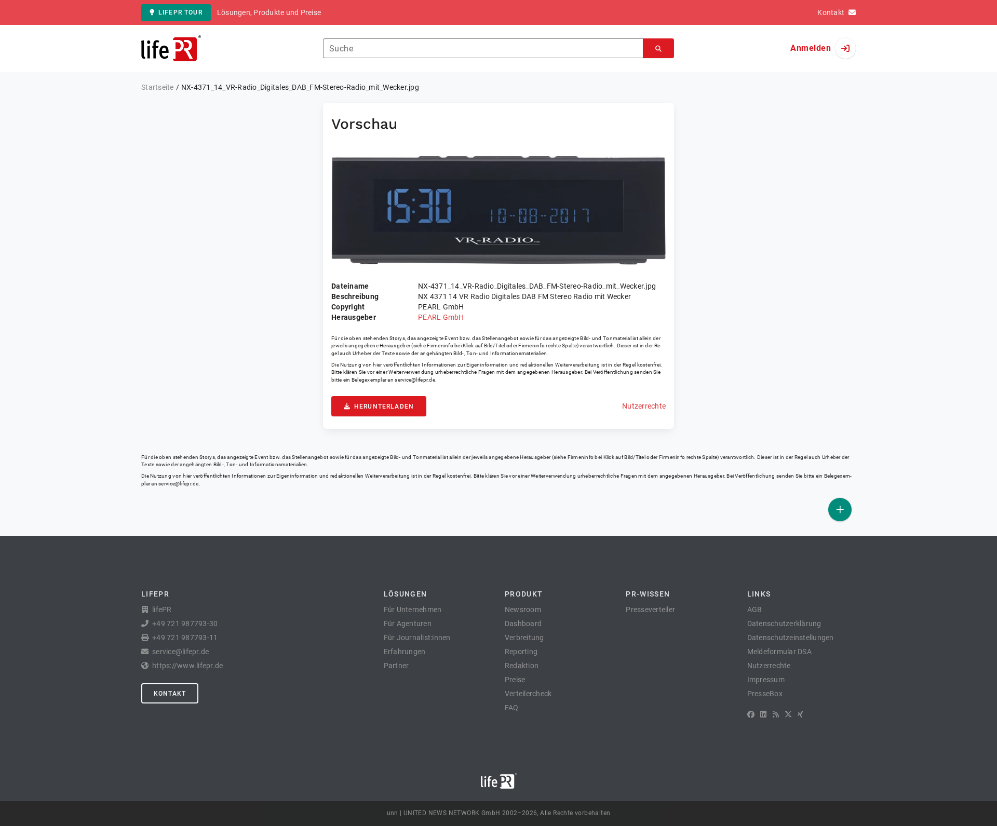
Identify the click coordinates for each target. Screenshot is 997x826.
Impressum (766, 679)
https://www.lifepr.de (187, 665)
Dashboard (523, 623)
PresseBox (765, 693)
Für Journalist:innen (417, 637)
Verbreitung (524, 637)
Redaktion (521, 665)
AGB (754, 609)
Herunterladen (384, 406)
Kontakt (170, 693)
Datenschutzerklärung (784, 623)
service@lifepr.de (415, 380)
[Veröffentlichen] (840, 509)
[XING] (800, 714)
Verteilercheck (528, 693)
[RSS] (776, 714)
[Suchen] (658, 48)
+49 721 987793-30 (185, 623)
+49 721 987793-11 (185, 637)
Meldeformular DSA (779, 651)
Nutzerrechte (644, 406)
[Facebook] (751, 714)
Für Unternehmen (413, 609)
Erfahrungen (405, 651)
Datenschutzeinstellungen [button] (790, 637)
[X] (788, 714)
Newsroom (523, 609)
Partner (396, 665)
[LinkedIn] (763, 714)
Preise (515, 679)
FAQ (512, 707)
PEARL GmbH (441, 317)
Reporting (521, 651)
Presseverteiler (650, 609)
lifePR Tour (180, 12)
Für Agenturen (408, 623)
